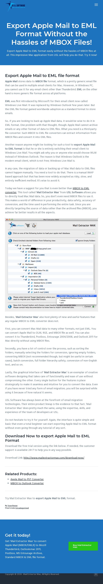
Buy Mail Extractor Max (82, 546)
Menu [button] (93, 4)
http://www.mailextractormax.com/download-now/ (54, 458)
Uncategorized (22, 508)
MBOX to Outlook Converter (27, 483)
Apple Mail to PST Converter (27, 479)
